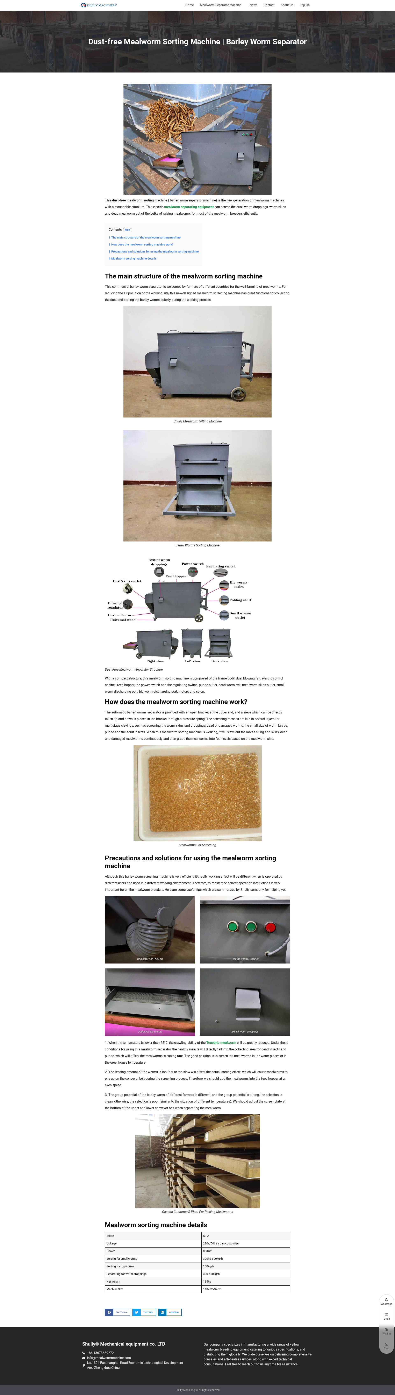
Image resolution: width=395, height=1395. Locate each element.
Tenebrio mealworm (221, 1043)
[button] (117, 1312)
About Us (287, 5)
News (253, 5)
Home (189, 5)
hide (127, 229)
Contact (269, 5)
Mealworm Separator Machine (220, 5)
